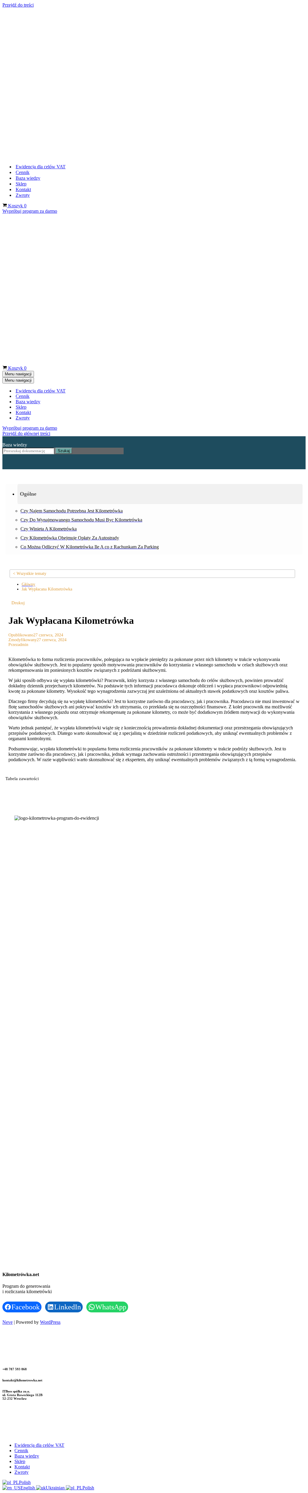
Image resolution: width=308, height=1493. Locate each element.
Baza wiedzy (28, 32)
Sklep (21, 38)
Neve (7, 1030)
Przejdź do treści (18, 5)
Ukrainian (56, 1196)
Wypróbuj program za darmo (29, 65)
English (28, 1196)
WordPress (50, 1030)
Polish (25, 1190)
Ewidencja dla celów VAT (41, 20)
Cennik (22, 26)
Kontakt (23, 43)
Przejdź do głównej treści (26, 141)
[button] (160, 202)
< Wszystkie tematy (29, 282)
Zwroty (23, 49)
